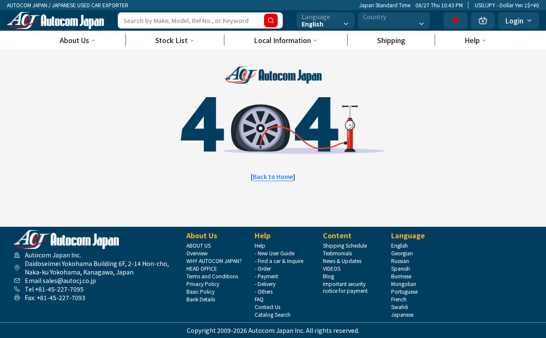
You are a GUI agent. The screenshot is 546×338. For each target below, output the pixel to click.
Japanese (402, 314)
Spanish (400, 268)
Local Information (282, 40)
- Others (264, 291)
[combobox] (325, 20)
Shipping (391, 40)
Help (472, 40)
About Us (74, 40)
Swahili (399, 306)
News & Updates (342, 260)
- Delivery (265, 283)
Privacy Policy (202, 283)
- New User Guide (274, 253)
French (399, 299)
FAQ (259, 299)
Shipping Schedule (345, 245)
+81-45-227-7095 (59, 289)
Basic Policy (200, 291)
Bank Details (200, 299)
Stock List (171, 40)
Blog (328, 276)
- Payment (266, 276)
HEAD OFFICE (201, 268)
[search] (271, 20)
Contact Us (267, 306)
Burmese (401, 276)
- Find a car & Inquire (279, 260)
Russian (400, 260)
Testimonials (337, 253)
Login (514, 20)
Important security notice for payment (345, 287)
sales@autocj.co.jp (69, 280)
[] (273, 176)
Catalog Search (272, 314)
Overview (197, 253)
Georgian (402, 253)
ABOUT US (198, 245)
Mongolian (403, 283)
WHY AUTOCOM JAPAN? (214, 260)
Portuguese (404, 291)
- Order (263, 268)
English (399, 245)
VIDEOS (331, 268)
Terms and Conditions (212, 276)
